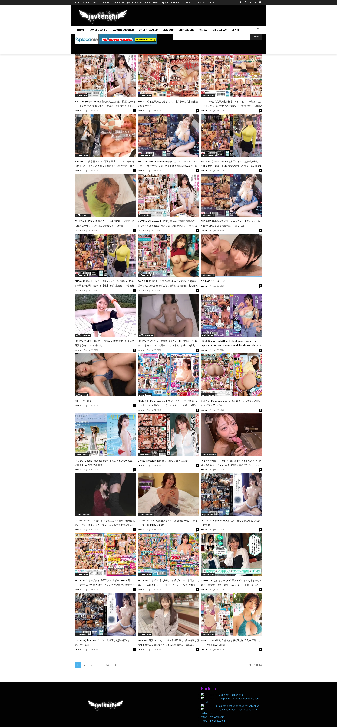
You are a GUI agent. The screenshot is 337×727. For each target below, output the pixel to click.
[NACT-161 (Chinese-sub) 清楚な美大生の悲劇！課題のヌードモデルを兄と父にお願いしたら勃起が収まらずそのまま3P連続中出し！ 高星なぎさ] (168, 195)
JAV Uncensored (83, 215)
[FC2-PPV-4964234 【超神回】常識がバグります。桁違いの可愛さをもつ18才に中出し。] (105, 315)
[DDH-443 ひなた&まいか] (231, 255)
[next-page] (116, 665)
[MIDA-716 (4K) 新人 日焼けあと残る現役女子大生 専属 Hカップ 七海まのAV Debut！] (231, 614)
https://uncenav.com (213, 720)
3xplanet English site (231, 694)
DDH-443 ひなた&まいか (213, 281)
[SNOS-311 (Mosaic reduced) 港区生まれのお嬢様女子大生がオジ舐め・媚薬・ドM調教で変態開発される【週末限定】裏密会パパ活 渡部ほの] (231, 135)
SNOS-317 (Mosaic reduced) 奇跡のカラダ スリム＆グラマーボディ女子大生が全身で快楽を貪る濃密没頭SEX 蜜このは (167, 166)
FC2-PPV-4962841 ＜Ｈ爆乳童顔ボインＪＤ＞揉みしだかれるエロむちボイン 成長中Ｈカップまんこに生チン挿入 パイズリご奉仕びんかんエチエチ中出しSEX (167, 345)
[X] (251, 3)
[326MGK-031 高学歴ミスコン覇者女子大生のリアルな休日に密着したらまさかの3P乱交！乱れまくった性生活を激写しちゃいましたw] (105, 135)
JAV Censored (145, 95)
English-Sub (81, 95)
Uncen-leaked (145, 155)
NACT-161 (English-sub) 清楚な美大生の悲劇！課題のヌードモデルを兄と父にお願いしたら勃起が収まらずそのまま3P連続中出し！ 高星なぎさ (105, 106)
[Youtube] (260, 3)
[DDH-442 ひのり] (105, 374)
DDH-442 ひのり (83, 401)
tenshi (78, 110)
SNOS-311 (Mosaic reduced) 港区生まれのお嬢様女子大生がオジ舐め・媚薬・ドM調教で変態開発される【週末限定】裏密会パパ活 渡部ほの (231, 166)
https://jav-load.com (212, 716)
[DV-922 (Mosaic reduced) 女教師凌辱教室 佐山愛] (168, 434)
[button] (258, 30)
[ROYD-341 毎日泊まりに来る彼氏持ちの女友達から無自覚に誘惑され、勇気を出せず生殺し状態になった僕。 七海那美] (168, 255)
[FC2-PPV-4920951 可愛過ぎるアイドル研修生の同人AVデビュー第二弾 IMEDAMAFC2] (168, 494)
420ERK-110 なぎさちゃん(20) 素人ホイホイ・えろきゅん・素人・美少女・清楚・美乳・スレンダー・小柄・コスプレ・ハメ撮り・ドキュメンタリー (231, 585)
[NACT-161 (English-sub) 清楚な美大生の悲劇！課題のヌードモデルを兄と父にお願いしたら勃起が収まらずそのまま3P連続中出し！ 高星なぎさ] (105, 75)
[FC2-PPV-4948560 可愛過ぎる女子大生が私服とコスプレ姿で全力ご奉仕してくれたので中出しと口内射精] (105, 195)
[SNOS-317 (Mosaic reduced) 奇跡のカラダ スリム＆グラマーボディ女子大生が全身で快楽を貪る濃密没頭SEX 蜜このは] (168, 135)
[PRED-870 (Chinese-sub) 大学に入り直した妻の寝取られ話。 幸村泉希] (105, 614)
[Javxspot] (103, 17)
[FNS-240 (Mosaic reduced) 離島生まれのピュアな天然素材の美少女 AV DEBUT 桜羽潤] (105, 434)
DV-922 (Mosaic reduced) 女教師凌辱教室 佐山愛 (163, 460)
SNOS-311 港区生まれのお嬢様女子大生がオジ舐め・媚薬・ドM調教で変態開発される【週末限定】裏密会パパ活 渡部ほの (105, 285)
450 (107, 664)
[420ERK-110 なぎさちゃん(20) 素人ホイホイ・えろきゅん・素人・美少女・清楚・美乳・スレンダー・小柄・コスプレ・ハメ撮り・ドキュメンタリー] (231, 554)
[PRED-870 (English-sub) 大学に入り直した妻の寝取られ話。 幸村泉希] (231, 494)
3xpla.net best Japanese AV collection (237, 705)
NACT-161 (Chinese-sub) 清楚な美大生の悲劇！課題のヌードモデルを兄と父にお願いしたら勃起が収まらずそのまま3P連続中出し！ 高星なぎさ (167, 225)
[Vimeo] (255, 3)
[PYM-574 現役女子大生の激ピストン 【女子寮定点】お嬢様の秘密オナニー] (168, 75)
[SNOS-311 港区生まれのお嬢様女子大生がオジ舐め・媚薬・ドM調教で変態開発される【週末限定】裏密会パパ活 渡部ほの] (105, 255)
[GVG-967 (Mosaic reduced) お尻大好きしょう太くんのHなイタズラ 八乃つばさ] (231, 374)
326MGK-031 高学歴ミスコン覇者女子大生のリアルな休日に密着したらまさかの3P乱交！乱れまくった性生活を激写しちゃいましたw (104, 166)
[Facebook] (241, 3)
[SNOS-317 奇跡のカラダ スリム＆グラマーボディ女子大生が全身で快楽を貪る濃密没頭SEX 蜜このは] (231, 195)
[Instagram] (246, 3)
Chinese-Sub (144, 215)
